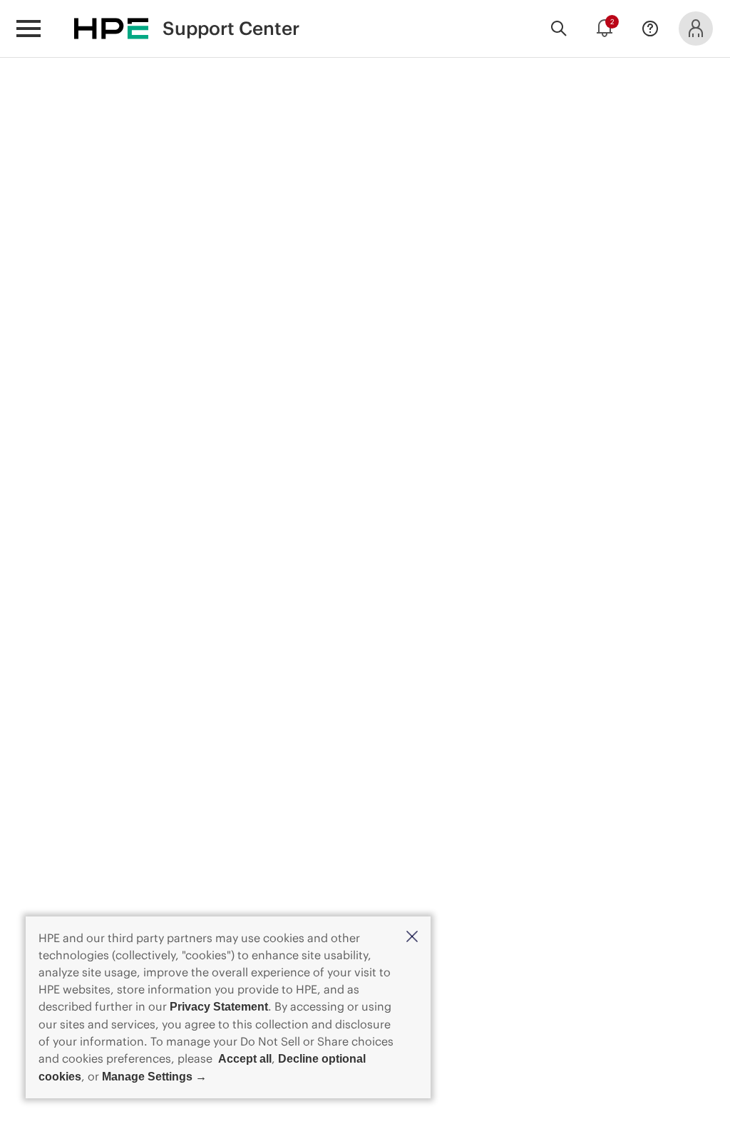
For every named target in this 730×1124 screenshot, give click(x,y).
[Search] (559, 28)
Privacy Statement (219, 1007)
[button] (412, 937)
